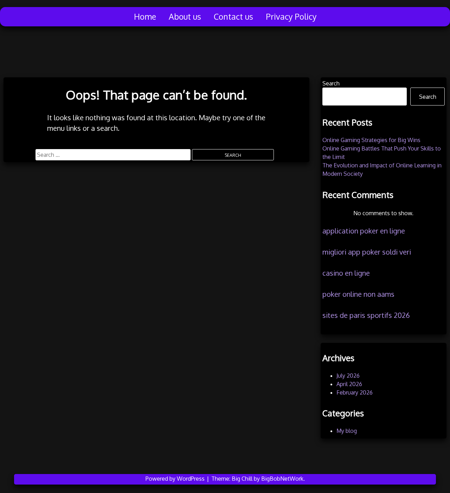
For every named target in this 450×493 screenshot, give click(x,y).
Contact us (233, 16)
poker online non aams (358, 294)
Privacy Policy (291, 16)
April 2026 (349, 384)
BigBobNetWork (282, 478)
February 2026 (354, 392)
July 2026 (348, 375)
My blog (346, 430)
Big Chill (242, 478)
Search (331, 83)
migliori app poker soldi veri (366, 251)
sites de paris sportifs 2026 (366, 315)
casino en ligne (346, 272)
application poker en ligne (363, 230)
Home (145, 16)
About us (185, 16)
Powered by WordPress (176, 478)
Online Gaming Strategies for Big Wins (371, 139)
